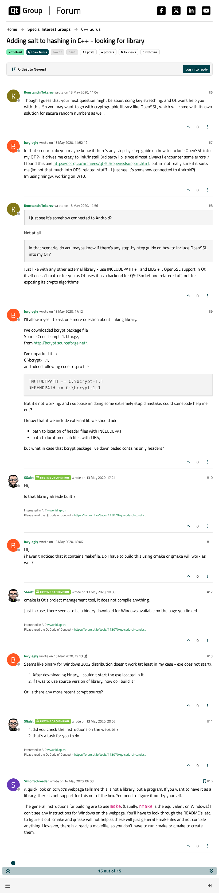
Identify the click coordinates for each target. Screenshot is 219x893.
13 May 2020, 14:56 (83, 205)
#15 (210, 781)
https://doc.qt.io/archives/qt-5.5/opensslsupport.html (101, 163)
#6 (211, 92)
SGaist (29, 477)
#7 (211, 142)
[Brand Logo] (44, 10)
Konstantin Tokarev (38, 92)
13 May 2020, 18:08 (100, 592)
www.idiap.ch (56, 510)
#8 (211, 205)
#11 (210, 541)
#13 (210, 656)
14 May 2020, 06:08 (78, 781)
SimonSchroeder (36, 781)
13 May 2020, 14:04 (83, 92)
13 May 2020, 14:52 (68, 142)
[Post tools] (208, 127)
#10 (210, 477)
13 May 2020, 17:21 (100, 477)
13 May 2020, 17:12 (68, 311)
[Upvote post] (188, 127)
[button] (7, 885)
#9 (211, 311)
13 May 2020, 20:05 (100, 721)
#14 (210, 721)
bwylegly (31, 142)
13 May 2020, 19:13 (68, 656)
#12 (210, 592)
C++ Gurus (39, 52)
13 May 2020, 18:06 (68, 541)
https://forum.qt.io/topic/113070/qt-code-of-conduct (110, 515)
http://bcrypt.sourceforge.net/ (60, 343)
